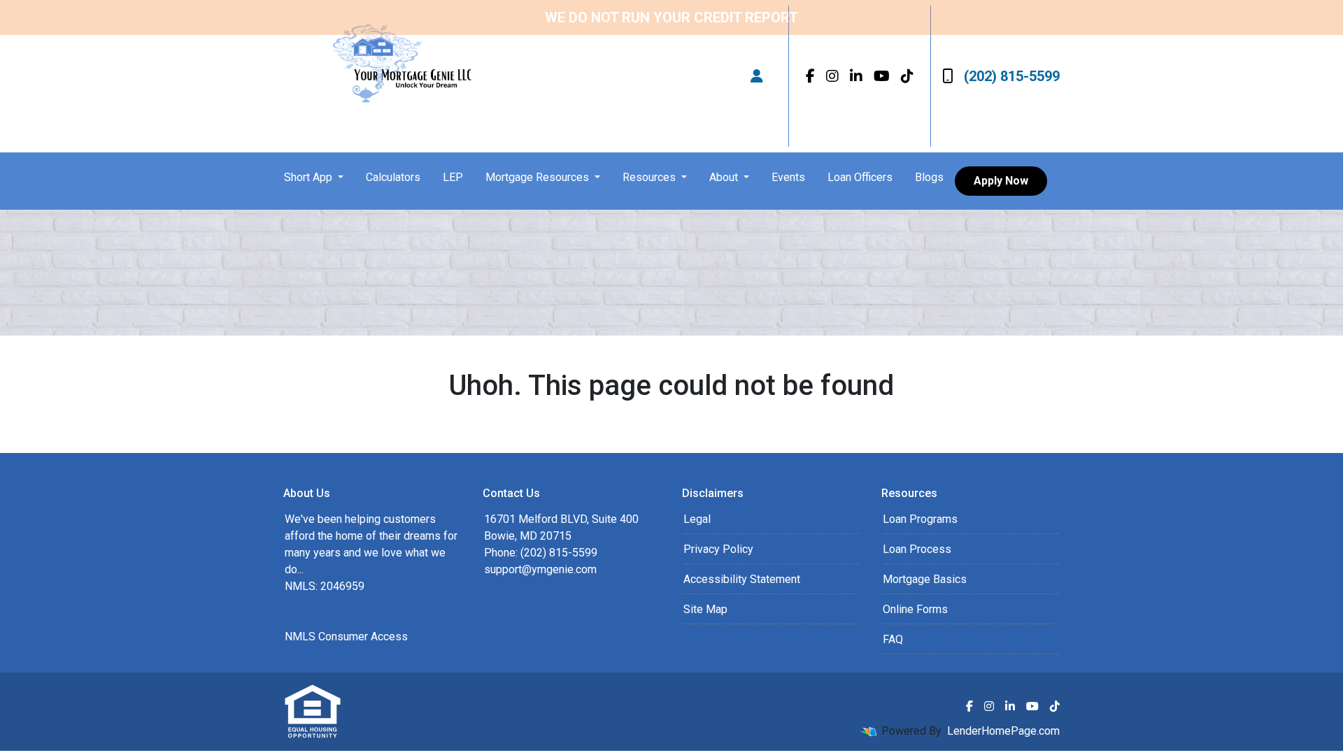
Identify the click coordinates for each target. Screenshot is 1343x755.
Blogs (929, 177)
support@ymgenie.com (540, 569)
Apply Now (1001, 180)
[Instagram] (832, 76)
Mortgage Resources (538, 177)
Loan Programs (920, 519)
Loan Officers (860, 177)
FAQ (893, 639)
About (725, 177)
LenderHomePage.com (1003, 731)
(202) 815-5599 (1012, 76)
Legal (697, 519)
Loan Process (917, 549)
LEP (453, 177)
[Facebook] (810, 76)
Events (788, 177)
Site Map (705, 609)
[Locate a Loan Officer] (757, 76)
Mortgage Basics (925, 579)
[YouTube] (882, 76)
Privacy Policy (718, 549)
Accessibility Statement (741, 579)
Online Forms (915, 609)
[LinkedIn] (856, 76)
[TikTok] (907, 76)
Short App (309, 177)
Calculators (393, 177)
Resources (650, 177)
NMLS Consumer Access (346, 636)
